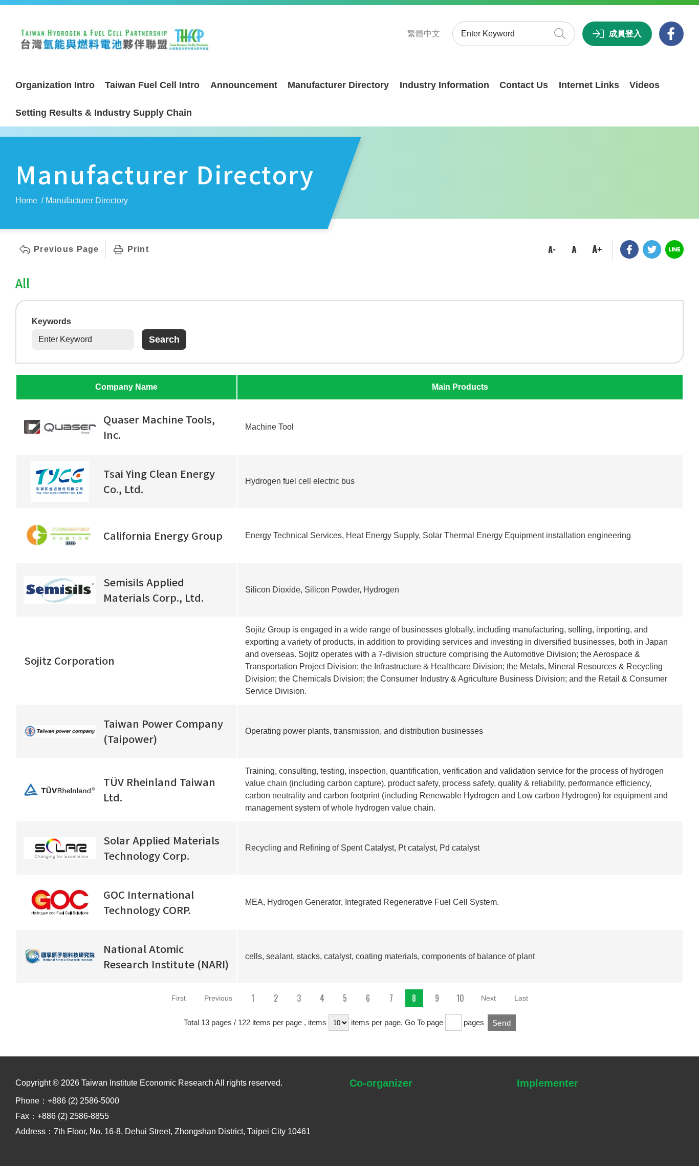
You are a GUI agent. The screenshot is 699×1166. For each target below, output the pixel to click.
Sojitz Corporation (69, 660)
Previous (218, 998)
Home (26, 200)
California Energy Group (163, 535)
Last (521, 998)
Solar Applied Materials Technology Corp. (161, 848)
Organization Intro (55, 85)
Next (488, 998)
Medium (574, 249)
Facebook (671, 34)
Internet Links (589, 85)
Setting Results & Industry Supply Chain (103, 113)
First (178, 998)
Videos (644, 85)
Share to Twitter (652, 249)
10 (460, 998)
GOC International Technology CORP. (148, 902)
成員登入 (625, 33)
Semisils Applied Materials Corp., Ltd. (153, 590)
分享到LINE (674, 249)
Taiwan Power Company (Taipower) (163, 731)
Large (596, 249)
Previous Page (66, 249)
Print (138, 249)
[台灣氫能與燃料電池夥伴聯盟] (117, 39)
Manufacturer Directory (338, 85)
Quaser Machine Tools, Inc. (159, 427)
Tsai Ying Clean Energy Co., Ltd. (159, 481)
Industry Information (444, 85)
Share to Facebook (629, 249)
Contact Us (523, 85)
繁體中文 (423, 33)
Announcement (243, 85)
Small (551, 249)
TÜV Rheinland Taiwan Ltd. (159, 789)
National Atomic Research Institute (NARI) (166, 956)
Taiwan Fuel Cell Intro (152, 85)
